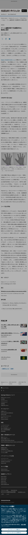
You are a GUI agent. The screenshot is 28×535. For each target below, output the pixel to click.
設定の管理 (23, 524)
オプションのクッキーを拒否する (14, 532)
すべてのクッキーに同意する (14, 529)
